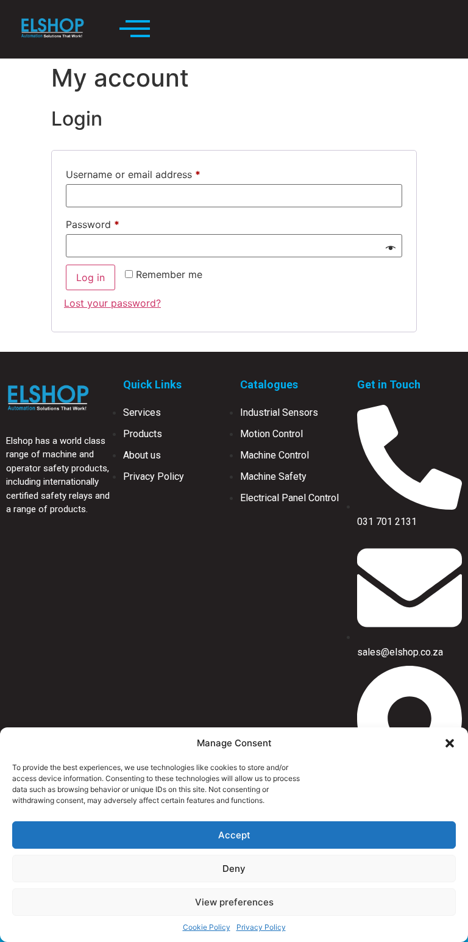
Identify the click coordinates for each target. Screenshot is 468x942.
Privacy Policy (261, 927)
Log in (90, 277)
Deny (234, 868)
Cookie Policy (206, 927)
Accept (234, 835)
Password (113, 222)
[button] (450, 743)
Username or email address (153, 172)
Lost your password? (112, 303)
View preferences (234, 902)
